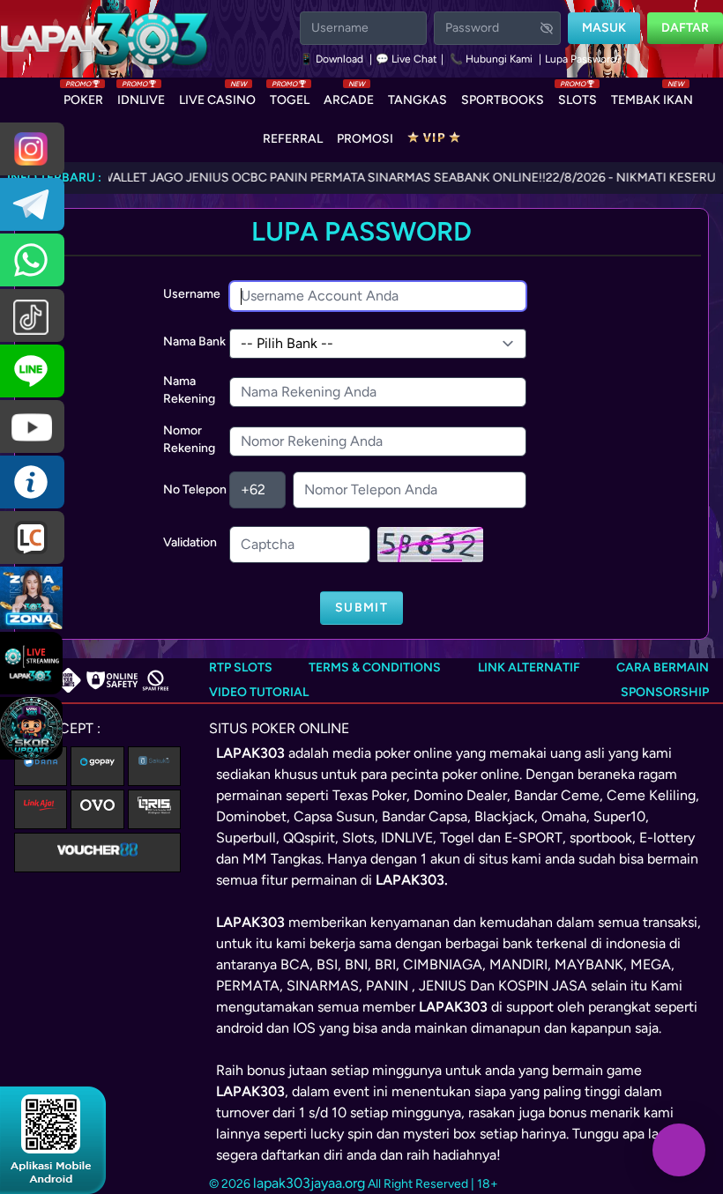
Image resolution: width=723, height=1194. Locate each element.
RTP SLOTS (240, 667)
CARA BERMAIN (662, 667)
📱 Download (333, 59)
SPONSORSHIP (665, 692)
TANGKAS (417, 100)
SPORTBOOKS (502, 100)
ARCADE (349, 96)
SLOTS (577, 96)
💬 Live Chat (406, 59)
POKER (83, 96)
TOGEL (289, 96)
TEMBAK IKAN (652, 96)
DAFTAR (685, 27)
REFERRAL (293, 138)
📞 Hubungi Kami (491, 59)
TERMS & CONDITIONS (375, 667)
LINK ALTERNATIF (529, 667)
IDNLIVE (141, 96)
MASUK (604, 27)
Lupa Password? (583, 59)
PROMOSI (365, 138)
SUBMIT (361, 607)
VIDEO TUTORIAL (259, 692)
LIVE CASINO (217, 96)
